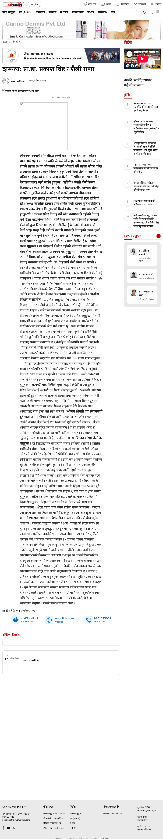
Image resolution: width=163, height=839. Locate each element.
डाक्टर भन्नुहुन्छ (8, 12)
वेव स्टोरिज (64, 12)
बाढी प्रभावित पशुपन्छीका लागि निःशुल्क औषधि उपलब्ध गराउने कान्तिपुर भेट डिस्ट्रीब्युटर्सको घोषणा (146, 221)
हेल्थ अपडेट (59, 828)
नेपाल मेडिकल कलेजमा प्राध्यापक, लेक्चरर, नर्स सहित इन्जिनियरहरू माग (146, 186)
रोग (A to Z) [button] (25, 12)
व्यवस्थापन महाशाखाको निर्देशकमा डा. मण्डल (144, 203)
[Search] (151, 12)
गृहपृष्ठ (4, 42)
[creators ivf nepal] (61, 55)
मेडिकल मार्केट (78, 12)
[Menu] (158, 11)
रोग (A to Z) (59, 813)
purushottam (18, 81)
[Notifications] (144, 12)
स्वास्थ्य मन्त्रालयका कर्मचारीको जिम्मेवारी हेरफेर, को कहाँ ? (146, 168)
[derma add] (81, 29)
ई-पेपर (72, 823)
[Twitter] (13, 828)
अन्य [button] (113, 12)
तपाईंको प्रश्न (102, 12)
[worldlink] (61, 620)
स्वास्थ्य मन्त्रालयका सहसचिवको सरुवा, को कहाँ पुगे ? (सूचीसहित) (146, 107)
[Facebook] (3, 828)
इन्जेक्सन (52, 12)
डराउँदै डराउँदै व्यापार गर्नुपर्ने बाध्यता (138, 83)
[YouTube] (8, 828)
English (34, 4)
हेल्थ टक (91, 12)
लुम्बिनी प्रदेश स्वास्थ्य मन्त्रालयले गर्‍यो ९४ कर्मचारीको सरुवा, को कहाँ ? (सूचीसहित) (146, 127)
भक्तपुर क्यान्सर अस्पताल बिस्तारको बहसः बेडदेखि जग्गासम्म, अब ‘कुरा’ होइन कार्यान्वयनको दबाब (145, 149)
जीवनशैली (40, 12)
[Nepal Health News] (13, 4)
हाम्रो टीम (73, 828)
